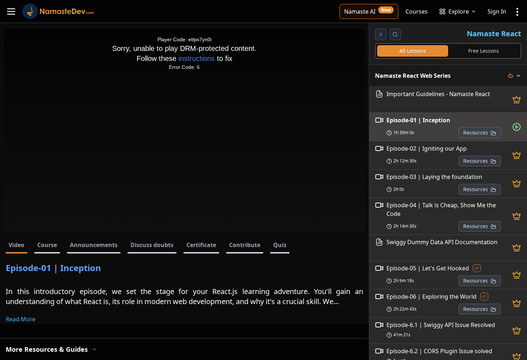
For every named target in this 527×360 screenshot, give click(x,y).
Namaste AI (367, 10)
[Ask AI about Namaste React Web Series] (510, 76)
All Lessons (412, 50)
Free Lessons (483, 50)
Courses (416, 11)
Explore (458, 11)
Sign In (497, 11)
